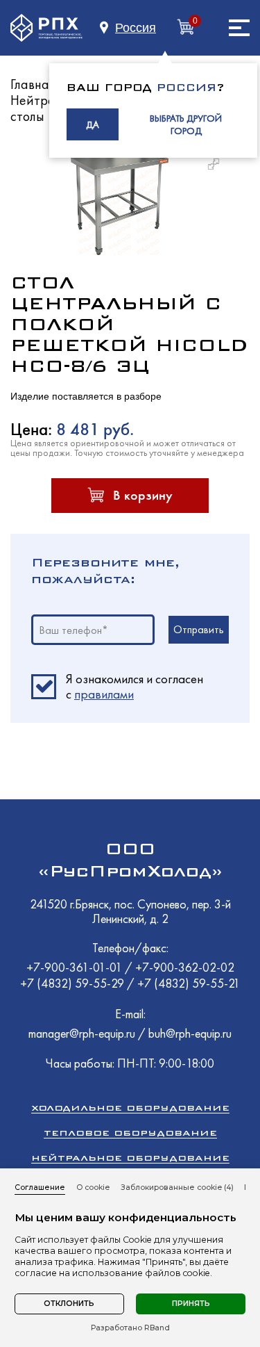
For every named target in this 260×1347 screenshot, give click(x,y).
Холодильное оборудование (130, 1107)
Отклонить (69, 1303)
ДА (92, 124)
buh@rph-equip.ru (190, 1033)
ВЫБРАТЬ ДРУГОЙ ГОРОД (186, 124)
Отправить (198, 629)
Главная (32, 84)
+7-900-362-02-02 (184, 967)
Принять (191, 1303)
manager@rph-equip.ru (81, 1033)
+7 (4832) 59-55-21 (188, 983)
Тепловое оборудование (130, 1132)
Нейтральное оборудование (130, 1157)
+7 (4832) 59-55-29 (73, 983)
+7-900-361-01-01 (75, 967)
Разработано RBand (130, 1328)
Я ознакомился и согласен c (134, 686)
